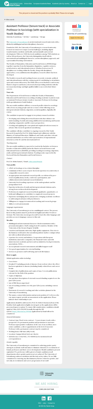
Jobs (21, 3)
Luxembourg (34, 37)
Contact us (81, 3)
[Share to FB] (72, 48)
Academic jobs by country (60, 3)
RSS (39, 403)
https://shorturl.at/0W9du (21, 311)
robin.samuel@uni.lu (35, 161)
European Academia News (42, 3)
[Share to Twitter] (80, 48)
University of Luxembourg (14, 37)
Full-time (26, 37)
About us (74, 3)
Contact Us (51, 403)
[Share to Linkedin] (76, 48)
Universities (28, 3)
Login (90, 3)
